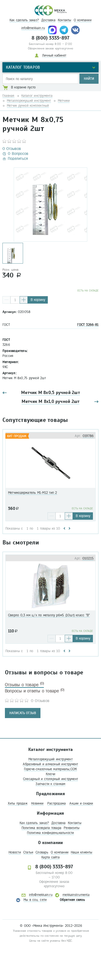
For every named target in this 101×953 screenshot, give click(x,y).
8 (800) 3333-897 (51, 38)
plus (24, 300)
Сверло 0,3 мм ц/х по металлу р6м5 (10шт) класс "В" (49, 615)
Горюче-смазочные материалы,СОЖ (50, 769)
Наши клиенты (81, 852)
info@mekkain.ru (33, 28)
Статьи (28, 852)
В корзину (38, 300)
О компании (82, 20)
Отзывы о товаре (24, 684)
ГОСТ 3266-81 (88, 325)
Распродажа (56, 803)
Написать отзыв (22, 713)
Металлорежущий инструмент (50, 759)
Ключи (50, 774)
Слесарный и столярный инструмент (50, 779)
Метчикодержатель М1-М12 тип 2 (32, 493)
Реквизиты (71, 828)
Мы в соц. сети (35, 900)
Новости (15, 852)
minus (6, 300)
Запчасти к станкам (50, 784)
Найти (89, 79)
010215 (88, 558)
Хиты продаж (17, 803)
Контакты (64, 20)
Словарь (42, 852)
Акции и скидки (81, 803)
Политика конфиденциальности (50, 833)
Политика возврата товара (41, 828)
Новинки (37, 803)
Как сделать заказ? (24, 20)
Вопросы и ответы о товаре (34, 690)
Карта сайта (50, 857)
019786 (88, 436)
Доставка (48, 20)
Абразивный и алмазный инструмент (50, 764)
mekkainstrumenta (76, 895)
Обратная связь (72, 900)
